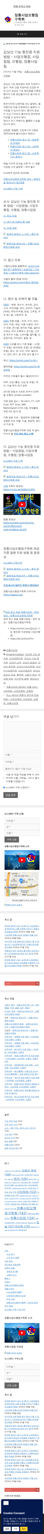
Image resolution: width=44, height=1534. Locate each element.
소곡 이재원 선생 (11, 1201)
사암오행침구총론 (14, 1292)
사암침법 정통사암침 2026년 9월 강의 (21, 935)
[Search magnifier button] (37, 983)
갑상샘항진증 (16, 658)
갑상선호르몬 (25, 670)
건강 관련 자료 (11, 1121)
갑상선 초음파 (30, 662)
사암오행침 (25, 1182)
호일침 (34, 1227)
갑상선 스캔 (15, 662)
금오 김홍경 (16, 1171)
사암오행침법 (20, 1185)
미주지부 (8, 1037)
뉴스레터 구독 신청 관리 (15, 1309)
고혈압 (8, 1171)
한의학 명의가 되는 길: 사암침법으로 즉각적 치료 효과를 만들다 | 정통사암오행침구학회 (22, 1463)
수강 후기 (9, 1134)
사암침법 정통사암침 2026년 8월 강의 (21, 1444)
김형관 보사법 (18, 1175)
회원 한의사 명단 (12, 1148)
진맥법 (24, 1223)
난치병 (28, 1175)
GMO (6, 304)
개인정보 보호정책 (12, 1265)
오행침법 (15, 1204)
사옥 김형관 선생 (25, 1198)
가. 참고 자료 (10, 215)
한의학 (22, 1226)
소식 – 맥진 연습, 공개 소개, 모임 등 (20, 1128)
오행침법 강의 (28, 1204)
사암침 (32, 1188)
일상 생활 (9, 1141)
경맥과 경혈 (10, 1268)
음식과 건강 (10, 1138)
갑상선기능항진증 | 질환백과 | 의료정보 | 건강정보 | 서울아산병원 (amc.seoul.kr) (21, 269)
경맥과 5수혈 (12, 1271)
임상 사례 (10, 1299)
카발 (5, 486)
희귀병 (23, 1230)
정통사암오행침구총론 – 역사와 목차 (22, 1303)
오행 (19, 1201)
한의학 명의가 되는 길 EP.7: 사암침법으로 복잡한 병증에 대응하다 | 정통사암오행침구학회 (22, 1454)
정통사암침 (11, 650)
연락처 (7, 1282)
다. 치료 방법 (10, 228)
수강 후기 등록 (12, 1258)
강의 (6, 1251)
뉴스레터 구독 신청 (13, 188)
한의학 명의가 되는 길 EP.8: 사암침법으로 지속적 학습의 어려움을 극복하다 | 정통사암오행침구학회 (22, 963)
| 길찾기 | (21, 900)
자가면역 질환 (21, 679)
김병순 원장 (10, 1005)
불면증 (20, 674)
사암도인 (16, 1182)
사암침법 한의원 (25, 1195)
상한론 (35, 1198)
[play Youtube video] (22, 504)
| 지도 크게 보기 (31, 900)
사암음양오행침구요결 (19, 1188)
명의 (21, 1179)
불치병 (32, 1179)
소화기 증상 (31, 674)
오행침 (27, 1201)
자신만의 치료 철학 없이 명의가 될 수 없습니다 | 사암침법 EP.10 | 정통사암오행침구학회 (22, 944)
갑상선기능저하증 (26, 666)
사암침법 (27, 1192)
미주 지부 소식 (11, 1124)
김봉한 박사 (11, 1275)
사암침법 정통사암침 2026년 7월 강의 (21, 1478)
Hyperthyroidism (15, 654)
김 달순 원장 (10, 1011)
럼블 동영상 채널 (22, 6)
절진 (13, 1209)
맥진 (10, 1179)
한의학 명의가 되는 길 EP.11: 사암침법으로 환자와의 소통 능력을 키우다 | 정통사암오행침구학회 (22, 929)
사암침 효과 (14, 1198)
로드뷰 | (15, 900)
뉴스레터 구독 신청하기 (17, 787)
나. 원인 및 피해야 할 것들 (16, 222)
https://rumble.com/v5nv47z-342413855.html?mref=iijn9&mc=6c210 (19, 526)
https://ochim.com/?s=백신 (23, 360)
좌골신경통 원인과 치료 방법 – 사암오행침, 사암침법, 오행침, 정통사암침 (22, 1059)
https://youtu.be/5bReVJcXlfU (19, 489)
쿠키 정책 (9, 1306)
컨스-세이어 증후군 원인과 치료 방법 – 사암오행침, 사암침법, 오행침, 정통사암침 (21, 699)
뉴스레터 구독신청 (12, 562)
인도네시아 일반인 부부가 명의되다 (21, 585)
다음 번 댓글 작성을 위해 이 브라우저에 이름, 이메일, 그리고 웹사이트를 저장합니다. (22, 778)
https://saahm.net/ (13, 594)
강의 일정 (9, 1261)
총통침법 (32, 1223)
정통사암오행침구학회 (14, 1024)
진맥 (18, 1223)
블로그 (7, 1278)
